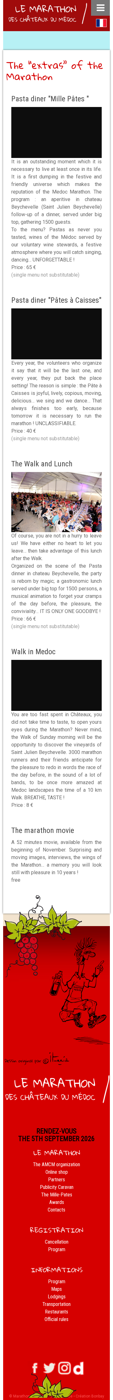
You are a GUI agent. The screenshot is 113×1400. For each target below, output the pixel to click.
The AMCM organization (56, 1164)
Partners (56, 1180)
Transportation (56, 1304)
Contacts (56, 1210)
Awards (56, 1202)
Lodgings (57, 1297)
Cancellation (56, 1242)
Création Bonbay (90, 1396)
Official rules (56, 1319)
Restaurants (56, 1312)
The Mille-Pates (56, 1195)
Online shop (57, 1172)
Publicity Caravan (56, 1187)
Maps (56, 1289)
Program (56, 1249)
